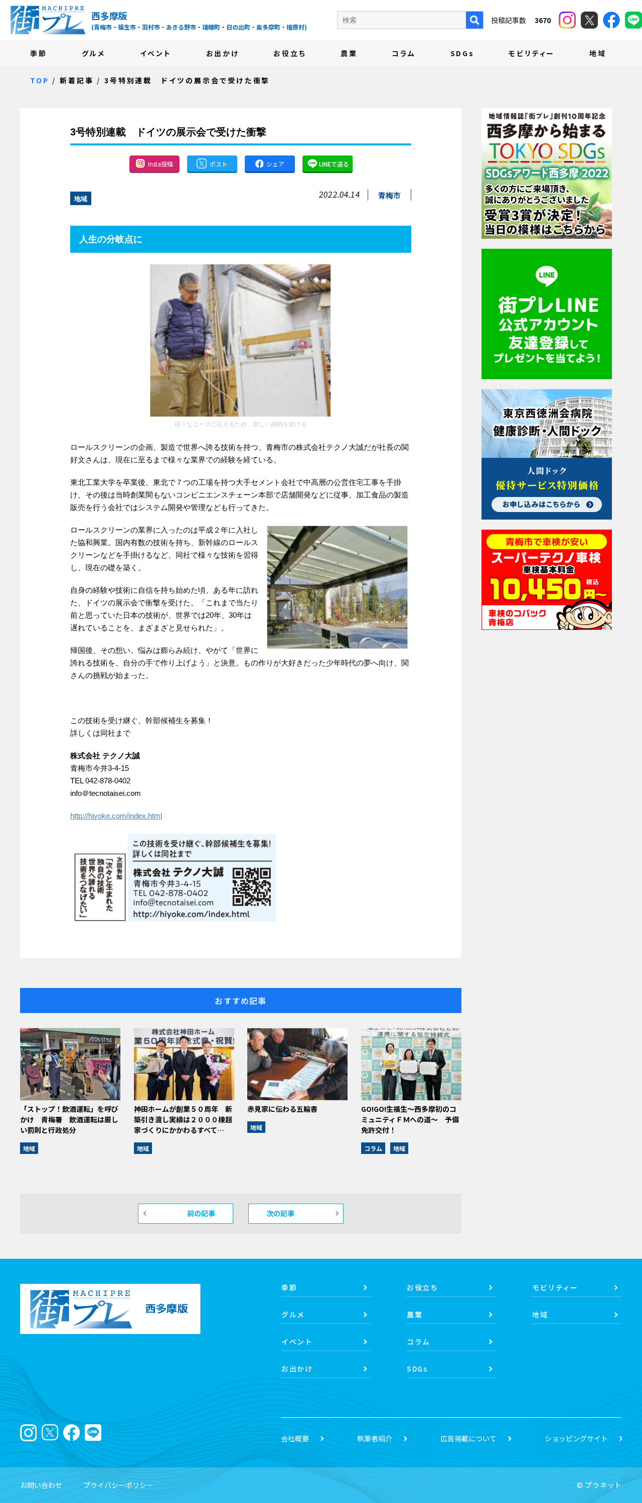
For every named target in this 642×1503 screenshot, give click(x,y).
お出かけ (222, 53)
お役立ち (289, 53)
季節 (38, 53)
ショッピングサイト (576, 1438)
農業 (349, 53)
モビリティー (532, 53)
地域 (597, 53)
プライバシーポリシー (118, 1485)
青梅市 (389, 195)
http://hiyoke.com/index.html (116, 815)
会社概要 (295, 1438)
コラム (403, 53)
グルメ (93, 53)
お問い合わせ (41, 1485)
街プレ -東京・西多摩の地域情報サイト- (47, 20)
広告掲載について (468, 1438)
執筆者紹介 (374, 1438)
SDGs (462, 53)
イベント (156, 53)
